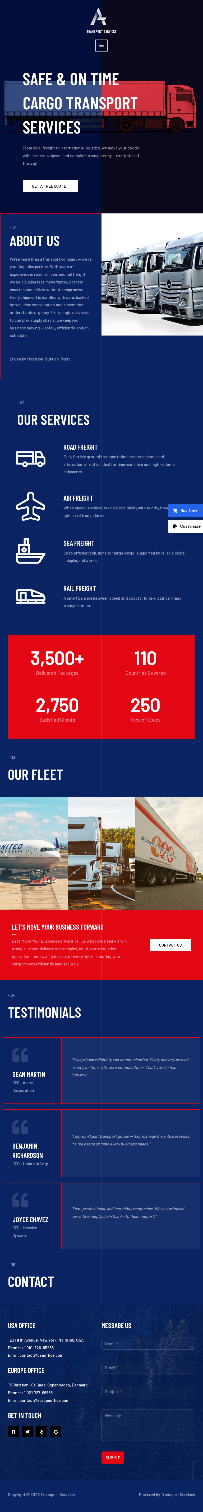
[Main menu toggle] (101, 45)
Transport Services (101, 31)
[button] (6, 853)
